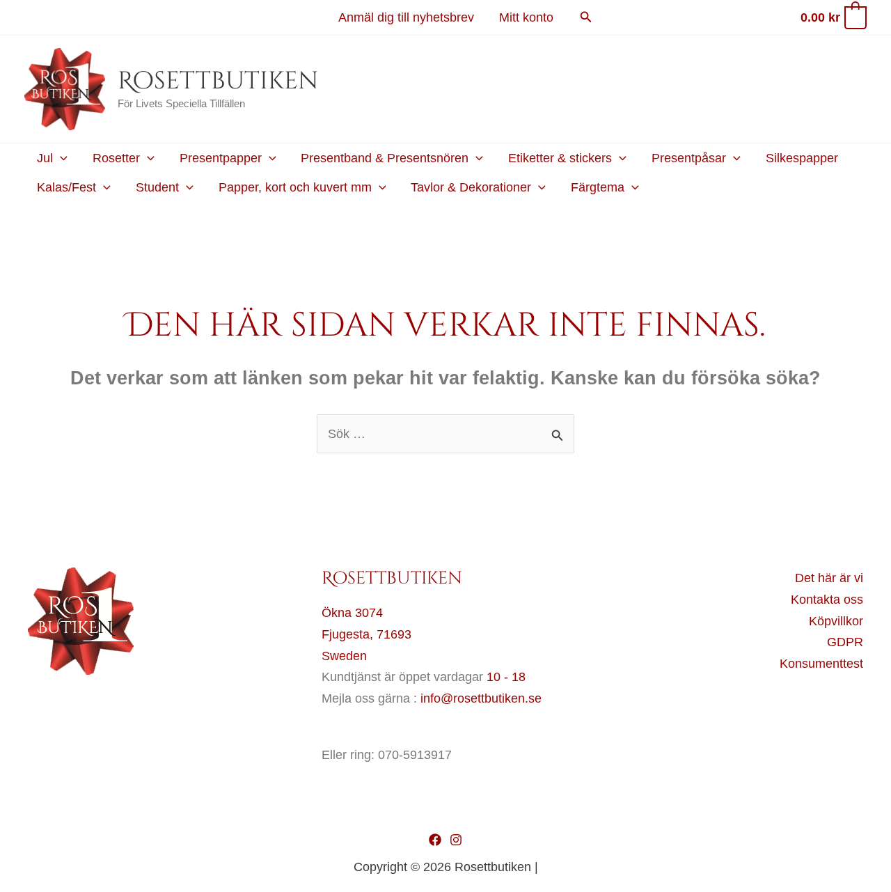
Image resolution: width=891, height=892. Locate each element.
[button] (586, 17)
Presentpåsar (689, 158)
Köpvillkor (836, 621)
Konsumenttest (821, 664)
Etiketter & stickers (560, 158)
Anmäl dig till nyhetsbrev (406, 17)
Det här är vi (829, 578)
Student (157, 187)
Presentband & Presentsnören (384, 158)
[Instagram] (456, 840)
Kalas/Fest (66, 187)
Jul (45, 158)
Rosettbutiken (218, 81)
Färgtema (597, 187)
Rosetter (116, 158)
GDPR (845, 642)
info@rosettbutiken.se (481, 698)
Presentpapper (221, 158)
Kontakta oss (827, 600)
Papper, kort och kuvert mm (295, 187)
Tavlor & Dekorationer (471, 187)
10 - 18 (506, 677)
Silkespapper (802, 158)
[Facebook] (435, 840)
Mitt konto (526, 17)
